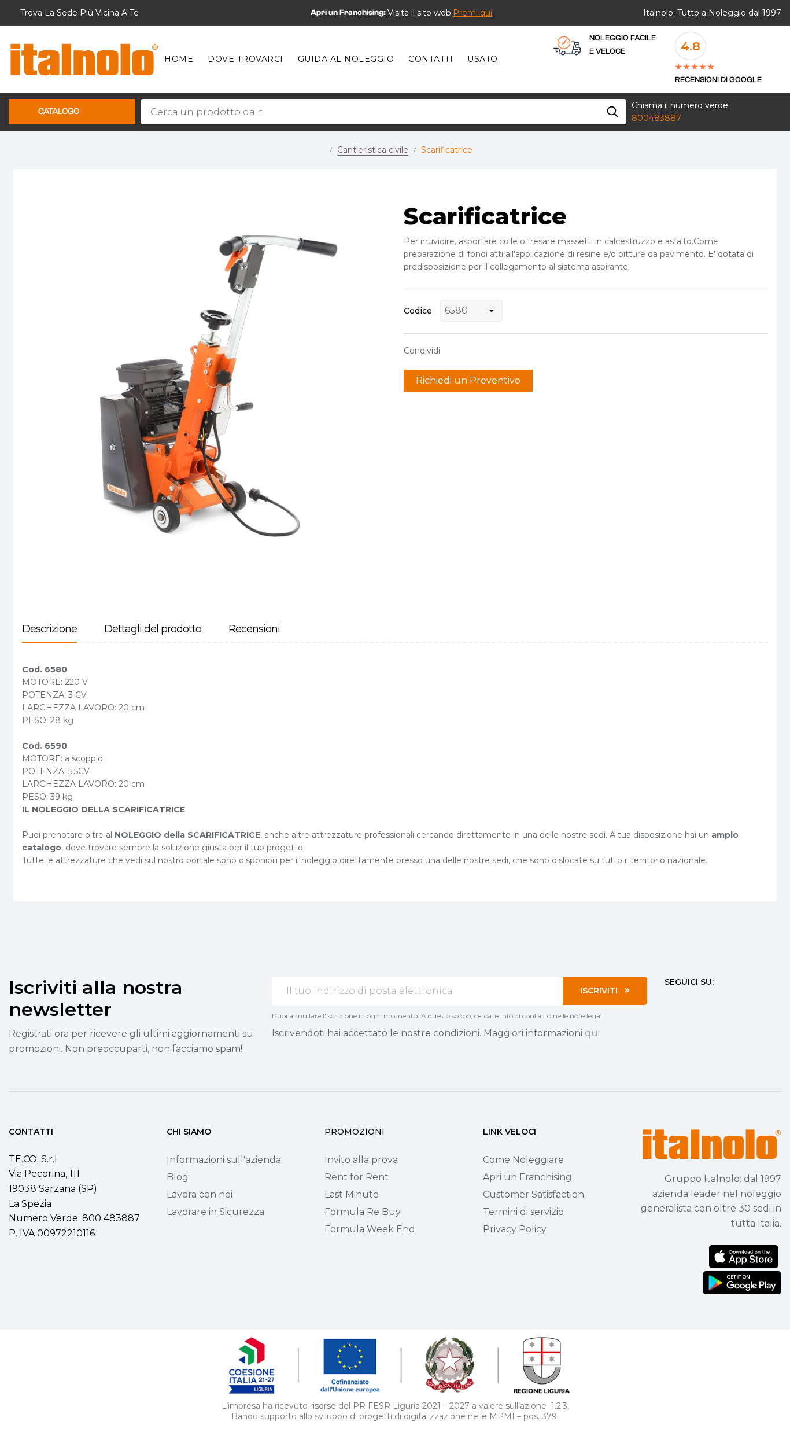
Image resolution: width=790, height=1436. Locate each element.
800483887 (656, 118)
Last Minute (351, 1194)
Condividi (454, 350)
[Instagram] (690, 1003)
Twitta (472, 350)
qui (592, 1033)
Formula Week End (369, 1229)
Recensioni (254, 629)
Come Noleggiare (523, 1159)
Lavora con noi (199, 1194)
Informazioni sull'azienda (224, 1159)
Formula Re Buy (362, 1211)
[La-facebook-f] (669, 1003)
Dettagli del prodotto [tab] (152, 629)
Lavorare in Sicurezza (215, 1211)
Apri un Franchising (527, 1177)
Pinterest (490, 350)
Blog (178, 1177)
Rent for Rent (356, 1177)
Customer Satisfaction (533, 1194)
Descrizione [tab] (49, 629)
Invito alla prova (361, 1159)
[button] (472, 12)
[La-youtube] (710, 1003)
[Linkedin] (731, 1003)
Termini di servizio (523, 1211)
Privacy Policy (515, 1229)
